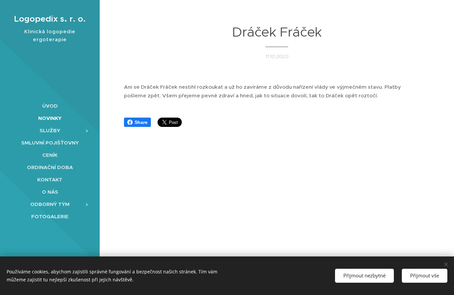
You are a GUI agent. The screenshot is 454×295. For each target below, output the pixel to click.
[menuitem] (50, 106)
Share (141, 122)
